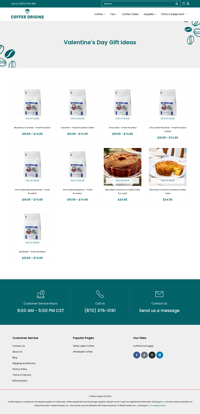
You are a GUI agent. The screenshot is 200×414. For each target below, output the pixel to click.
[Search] (176, 4)
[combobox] (137, 4)
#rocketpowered (158, 405)
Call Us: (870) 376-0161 (23, 3)
